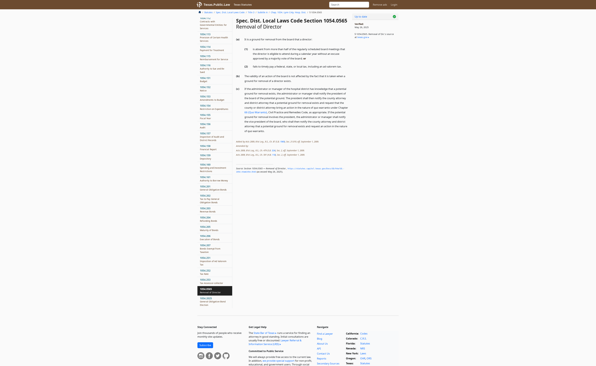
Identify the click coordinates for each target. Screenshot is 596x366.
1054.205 (209, 228)
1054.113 (214, 38)
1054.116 (212, 69)
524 (273, 150)
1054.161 (214, 178)
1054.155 (205, 116)
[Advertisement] (375, 92)
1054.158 (208, 147)
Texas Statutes (243, 4)
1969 (282, 141)
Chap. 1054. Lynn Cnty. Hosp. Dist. (288, 12)
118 (273, 154)
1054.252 (205, 272)
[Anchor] (314, 39)
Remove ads (380, 4)
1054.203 (208, 210)
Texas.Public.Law (217, 4)
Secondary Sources (328, 363)
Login (394, 4)
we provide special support (278, 360)
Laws (363, 353)
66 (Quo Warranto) (255, 112)
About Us (322, 343)
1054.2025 (213, 302)
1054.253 (211, 281)
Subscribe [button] (205, 345)
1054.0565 (210, 290)
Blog (319, 338)
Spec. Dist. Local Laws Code (230, 12)
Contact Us (323, 353)
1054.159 (205, 157)
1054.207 (210, 249)
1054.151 (205, 79)
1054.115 (214, 57)
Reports (321, 358)
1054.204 (208, 219)
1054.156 (205, 125)
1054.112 (213, 23)
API (319, 348)
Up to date (361, 16)
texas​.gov (362, 37)
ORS (369, 358)
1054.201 (213, 188)
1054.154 (214, 107)
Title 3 (251, 12)
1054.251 (213, 261)
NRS (362, 348)
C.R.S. (363, 338)
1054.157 (212, 137)
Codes (364, 333)
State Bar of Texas (264, 333)
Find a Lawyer (325, 333)
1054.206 (210, 237)
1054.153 (212, 98)
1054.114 (212, 48)
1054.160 (213, 168)
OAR (362, 358)
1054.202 (209, 199)
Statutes (208, 12)
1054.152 (205, 88)
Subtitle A (263, 12)
